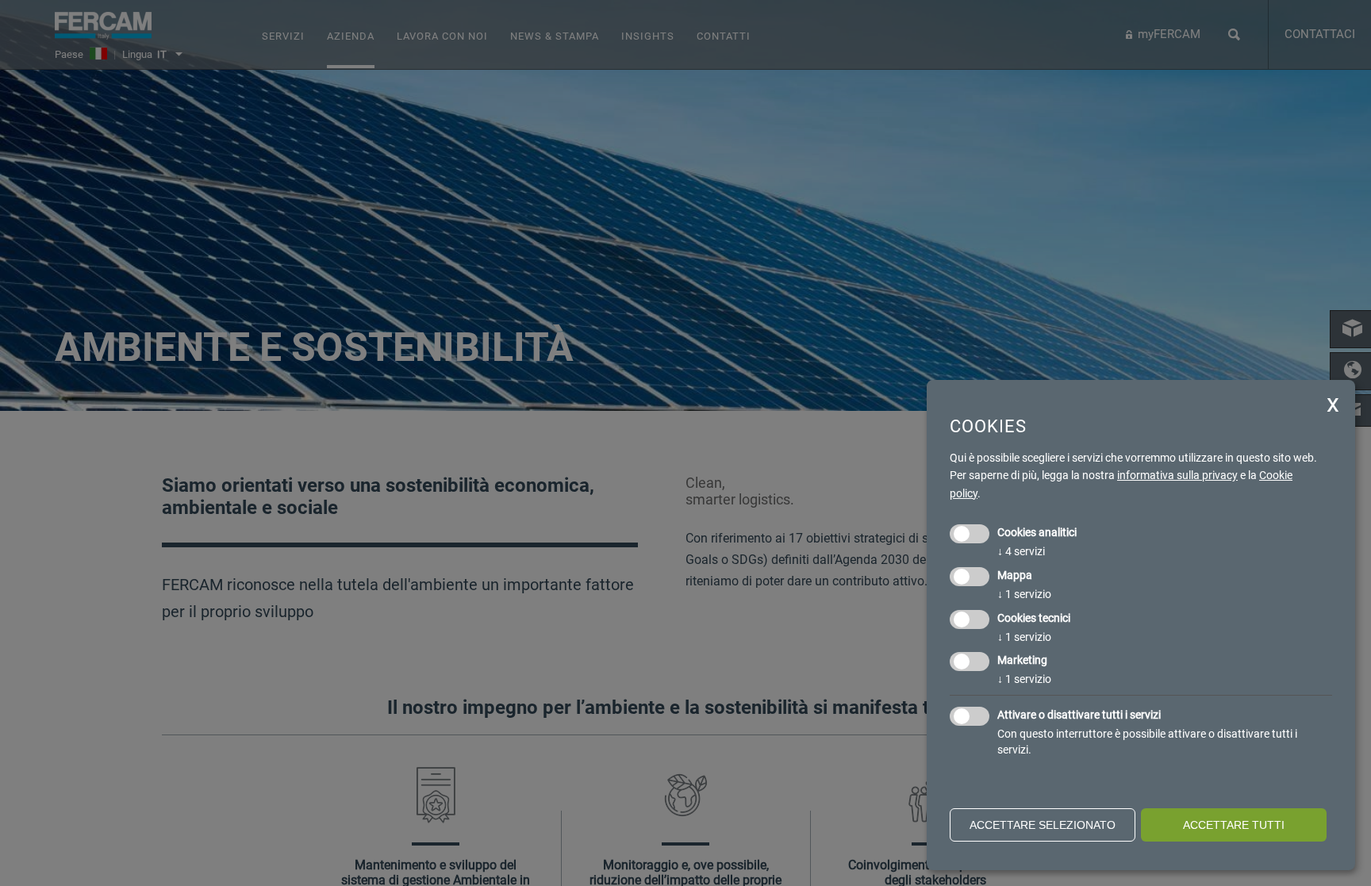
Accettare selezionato (1043, 825)
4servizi (1021, 551)
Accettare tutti (1234, 825)
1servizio (1024, 594)
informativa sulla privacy (1177, 475)
